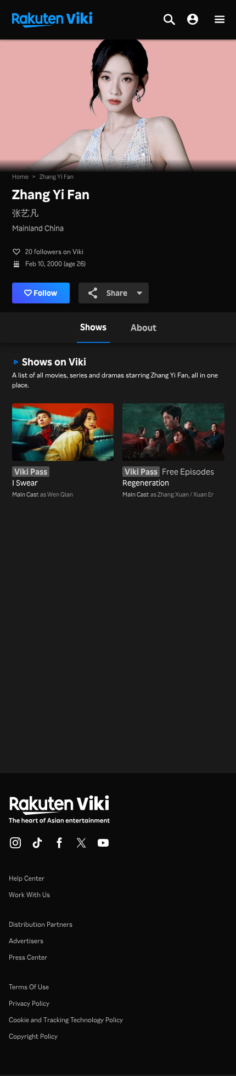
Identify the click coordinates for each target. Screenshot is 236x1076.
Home (20, 177)
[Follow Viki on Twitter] (81, 846)
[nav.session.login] (192, 20)
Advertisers (26, 941)
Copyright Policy (33, 1036)
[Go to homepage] (52, 19)
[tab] (93, 327)
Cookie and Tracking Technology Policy (66, 1020)
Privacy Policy (29, 1003)
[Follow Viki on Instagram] (15, 846)
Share (116, 292)
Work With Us (29, 895)
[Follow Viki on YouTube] (103, 846)
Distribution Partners (40, 924)
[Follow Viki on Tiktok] (37, 846)
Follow (45, 292)
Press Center (28, 957)
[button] (219, 20)
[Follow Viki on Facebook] (59, 846)
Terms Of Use (29, 987)
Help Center (26, 878)
